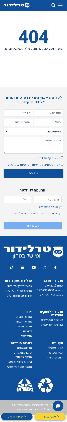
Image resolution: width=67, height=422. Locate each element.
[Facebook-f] (55, 267)
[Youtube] (33, 267)
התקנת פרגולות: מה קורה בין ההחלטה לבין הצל (19, 362)
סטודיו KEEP (18, 405)
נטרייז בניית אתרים (40, 405)
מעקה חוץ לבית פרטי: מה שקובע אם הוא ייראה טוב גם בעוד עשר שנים (18, 367)
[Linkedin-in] (22, 267)
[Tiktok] (11, 267)
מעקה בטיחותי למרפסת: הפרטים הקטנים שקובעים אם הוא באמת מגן (19, 357)
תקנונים (57, 343)
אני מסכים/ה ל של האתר (33, 164)
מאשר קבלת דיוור (48, 158)
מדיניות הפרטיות (30, 164)
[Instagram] (44, 267)
